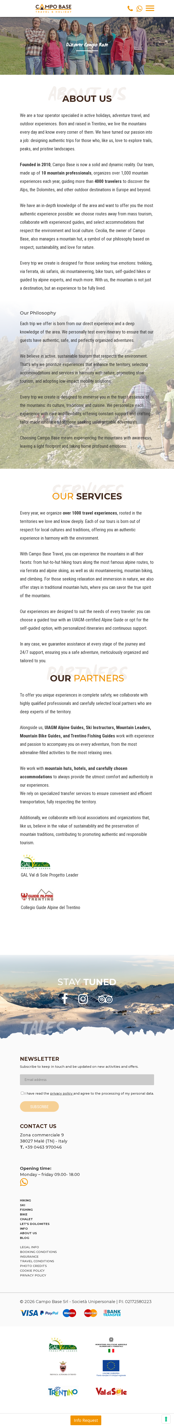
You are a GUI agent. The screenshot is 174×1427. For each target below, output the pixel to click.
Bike (23, 1214)
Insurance (29, 1256)
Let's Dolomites (35, 1224)
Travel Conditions (37, 1261)
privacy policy (61, 1093)
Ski (22, 1205)
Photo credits (33, 1266)
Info (24, 1228)
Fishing (26, 1209)
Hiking (25, 1200)
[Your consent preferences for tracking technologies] (166, 1419)
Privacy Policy (33, 1275)
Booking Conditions (38, 1252)
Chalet (26, 1219)
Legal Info (29, 1247)
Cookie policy (32, 1270)
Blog (24, 1238)
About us (28, 1233)
